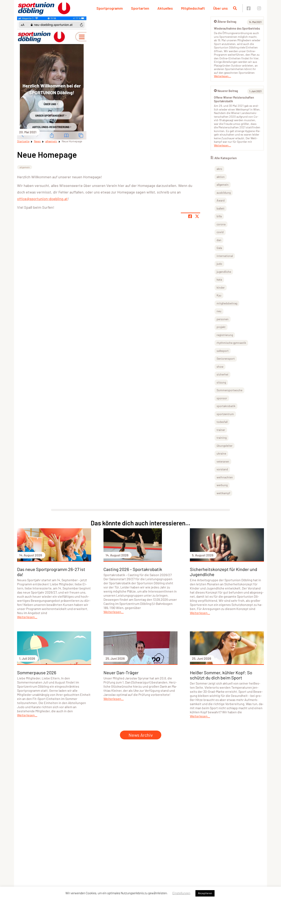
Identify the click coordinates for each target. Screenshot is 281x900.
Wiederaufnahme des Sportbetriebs (237, 28)
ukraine (221, 453)
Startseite (23, 141)
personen (223, 319)
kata (219, 279)
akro (219, 168)
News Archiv (141, 735)
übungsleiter (224, 445)
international (225, 256)
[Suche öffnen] (234, 8)
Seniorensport (226, 358)
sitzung (221, 382)
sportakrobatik (226, 406)
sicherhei (222, 374)
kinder (221, 287)
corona (221, 224)
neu (219, 311)
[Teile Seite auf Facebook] (190, 216)
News (37, 141)
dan (219, 240)
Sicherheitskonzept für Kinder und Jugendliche (223, 571)
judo (219, 263)
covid (220, 232)
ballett (220, 208)
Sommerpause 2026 (36, 672)
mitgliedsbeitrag (227, 303)
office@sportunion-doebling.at (42, 198)
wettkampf (223, 493)
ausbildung (224, 192)
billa (219, 216)
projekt (221, 327)
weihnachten (225, 477)
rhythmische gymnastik (231, 342)
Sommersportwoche (229, 390)
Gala (219, 248)
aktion (221, 176)
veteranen (223, 461)
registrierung (225, 335)
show (220, 366)
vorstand (222, 469)
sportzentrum (225, 414)
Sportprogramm (109, 8)
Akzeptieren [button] (205, 893)
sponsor (222, 398)
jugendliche (224, 271)
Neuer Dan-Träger (121, 672)
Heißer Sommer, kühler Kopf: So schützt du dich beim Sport (221, 675)
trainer (221, 430)
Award (221, 200)
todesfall (222, 422)
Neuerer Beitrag (227, 91)
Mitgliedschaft (193, 8)
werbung (222, 485)
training (221, 437)
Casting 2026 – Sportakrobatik (132, 569)
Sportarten (140, 8)
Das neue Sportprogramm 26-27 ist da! (51, 571)
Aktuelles (165, 8)
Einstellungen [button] (181, 893)
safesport (223, 350)
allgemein (51, 141)
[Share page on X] (197, 216)
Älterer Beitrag (226, 21)
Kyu (219, 295)
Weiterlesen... (222, 76)
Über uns (220, 8)
